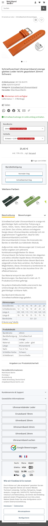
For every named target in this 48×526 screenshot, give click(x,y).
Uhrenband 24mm (24, 433)
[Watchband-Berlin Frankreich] (26, 456)
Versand (32, 153)
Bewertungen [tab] (24, 215)
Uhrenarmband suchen (24, 440)
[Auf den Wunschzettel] (41, 19)
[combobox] (24, 128)
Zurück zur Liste (8, 17)
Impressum (8, 506)
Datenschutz (18, 506)
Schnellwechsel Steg (24, 180)
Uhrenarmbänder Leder (24, 407)
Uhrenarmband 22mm (24, 427)
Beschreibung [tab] (8, 215)
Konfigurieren (24, 518)
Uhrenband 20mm (24, 420)
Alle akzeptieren (24, 511)
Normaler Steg (24, 174)
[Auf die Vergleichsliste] (35, 19)
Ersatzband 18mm (24, 413)
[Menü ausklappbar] (3, 1)
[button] (35, 2)
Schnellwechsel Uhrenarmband (24, 87)
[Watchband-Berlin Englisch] (21, 456)
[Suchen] (43, 8)
